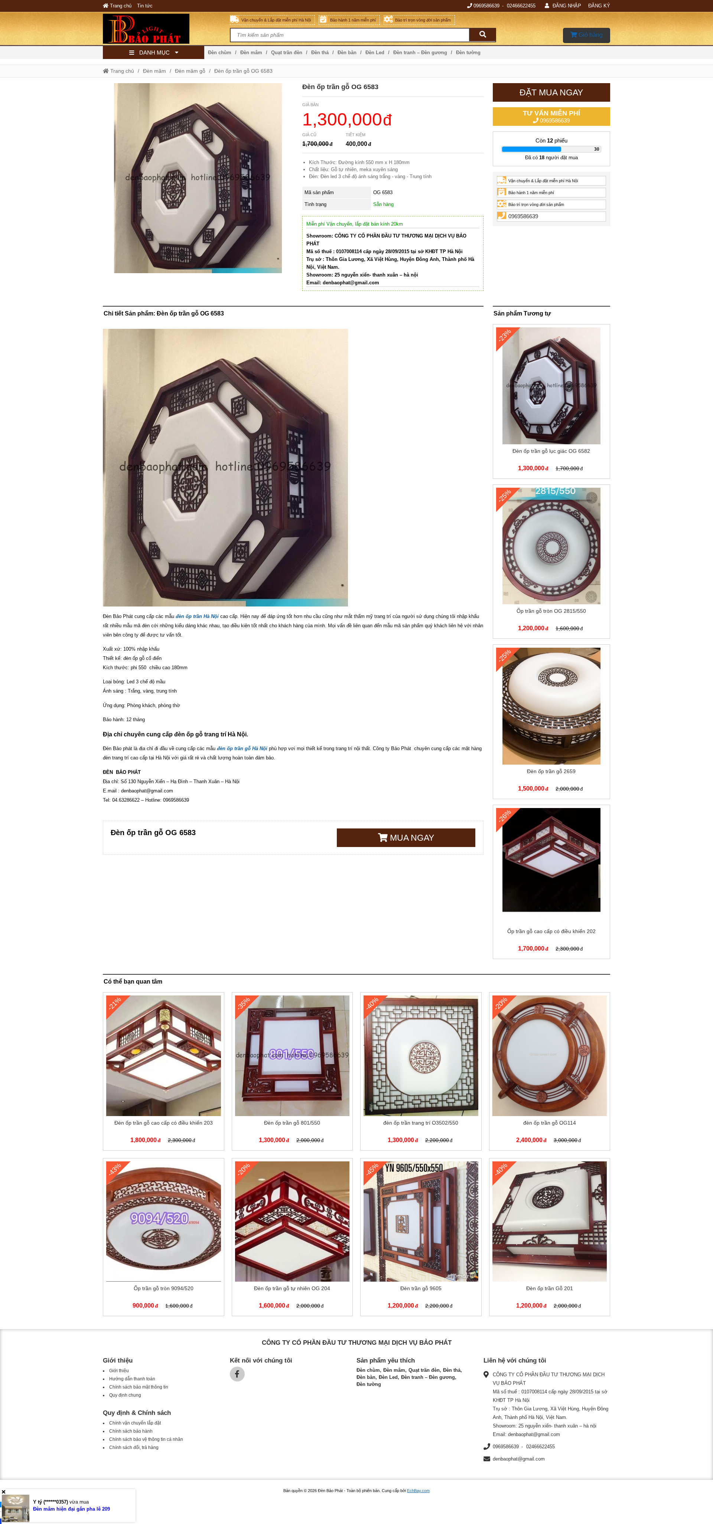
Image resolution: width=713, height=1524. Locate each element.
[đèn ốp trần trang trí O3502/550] (421, 1072)
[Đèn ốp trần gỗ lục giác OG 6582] (551, 402)
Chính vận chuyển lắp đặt (135, 1423)
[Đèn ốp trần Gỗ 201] (549, 1238)
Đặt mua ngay (551, 92)
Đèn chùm (219, 52)
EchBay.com (418, 1490)
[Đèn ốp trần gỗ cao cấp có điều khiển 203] (163, 1072)
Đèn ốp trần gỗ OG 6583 (243, 71)
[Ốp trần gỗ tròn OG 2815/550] (551, 563)
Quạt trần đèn (286, 52)
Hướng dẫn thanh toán (132, 1378)
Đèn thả (320, 52)
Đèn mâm (251, 52)
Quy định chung (125, 1395)
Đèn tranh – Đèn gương (420, 52)
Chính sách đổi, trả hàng (134, 1447)
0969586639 (486, 6)
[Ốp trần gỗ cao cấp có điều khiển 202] (551, 883)
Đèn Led (374, 52)
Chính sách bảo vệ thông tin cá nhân (146, 1439)
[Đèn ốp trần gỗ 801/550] (292, 1072)
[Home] (166, 28)
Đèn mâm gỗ (190, 71)
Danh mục (154, 52)
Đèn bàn (347, 52)
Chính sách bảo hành (131, 1431)
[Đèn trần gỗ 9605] (421, 1238)
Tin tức (145, 6)
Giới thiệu (119, 1370)
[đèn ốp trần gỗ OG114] (549, 1072)
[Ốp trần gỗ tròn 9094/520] (163, 1238)
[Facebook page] (237, 1374)
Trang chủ (119, 6)
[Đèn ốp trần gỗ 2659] (551, 723)
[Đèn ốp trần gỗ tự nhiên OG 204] (292, 1238)
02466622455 (521, 6)
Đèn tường (468, 52)
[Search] (482, 34)
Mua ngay (411, 838)
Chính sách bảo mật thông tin (138, 1387)
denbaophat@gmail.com (519, 1459)
